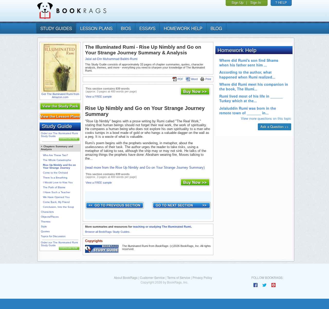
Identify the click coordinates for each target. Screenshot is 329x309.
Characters (47, 211)
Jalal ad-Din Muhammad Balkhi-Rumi (111, 59)
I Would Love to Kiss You (58, 182)
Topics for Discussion (53, 236)
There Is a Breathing (55, 177)
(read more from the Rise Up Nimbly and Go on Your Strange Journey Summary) (145, 167)
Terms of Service (178, 277)
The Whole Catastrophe (57, 160)
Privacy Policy (202, 277)
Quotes (45, 231)
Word (194, 79)
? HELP (281, 2)
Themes (45, 221)
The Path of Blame (54, 187)
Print (208, 79)
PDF (180, 79)
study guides (56, 28)
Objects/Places (50, 216)
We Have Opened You (56, 197)
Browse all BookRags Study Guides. (107, 231)
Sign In (255, 2)
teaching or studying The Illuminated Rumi (162, 226)
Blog (216, 28)
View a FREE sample (99, 96)
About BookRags (126, 277)
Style (44, 226)
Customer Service (152, 277)
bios (126, 28)
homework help (183, 28)
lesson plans (96, 28)
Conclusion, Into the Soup (58, 206)
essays (147, 28)
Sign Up (237, 2)
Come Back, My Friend (56, 202)
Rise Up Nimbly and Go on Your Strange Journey (59, 166)
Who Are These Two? (55, 155)
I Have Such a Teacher (56, 192)
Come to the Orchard (55, 172)
